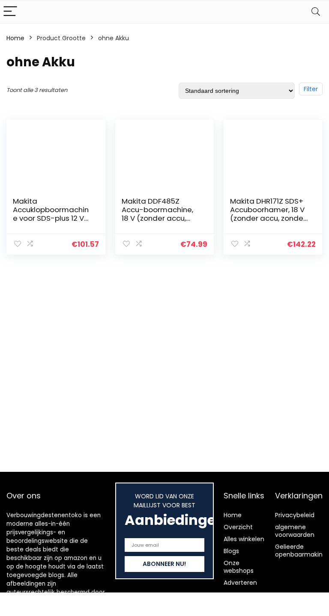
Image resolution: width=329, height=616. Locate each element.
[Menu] (10, 11)
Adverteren (240, 582)
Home (15, 38)
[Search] (315, 11)
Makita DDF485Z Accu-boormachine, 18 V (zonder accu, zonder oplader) (157, 214)
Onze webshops (239, 567)
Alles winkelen (244, 539)
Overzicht (238, 527)
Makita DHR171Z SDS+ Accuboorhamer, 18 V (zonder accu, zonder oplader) (268, 214)
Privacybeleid (294, 515)
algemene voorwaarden (294, 531)
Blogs (231, 551)
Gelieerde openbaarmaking (300, 550)
